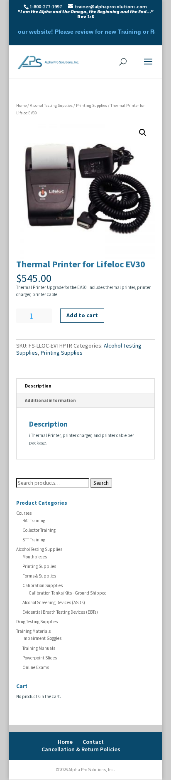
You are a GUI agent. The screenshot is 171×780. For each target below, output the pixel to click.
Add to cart (82, 315)
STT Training (33, 540)
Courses (24, 513)
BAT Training (33, 520)
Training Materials (33, 631)
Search (101, 482)
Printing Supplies (91, 105)
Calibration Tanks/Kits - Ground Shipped (68, 593)
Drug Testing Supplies (37, 621)
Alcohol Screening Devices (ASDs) (53, 602)
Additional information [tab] (50, 400)
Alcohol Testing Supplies (51, 105)
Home (21, 105)
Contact (93, 741)
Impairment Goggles (41, 638)
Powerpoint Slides (39, 658)
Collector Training (39, 530)
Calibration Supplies (42, 585)
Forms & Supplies (39, 576)
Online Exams (35, 667)
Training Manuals (38, 648)
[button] (142, 132)
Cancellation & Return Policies (81, 749)
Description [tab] (38, 386)
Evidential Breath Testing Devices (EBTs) (60, 612)
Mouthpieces (34, 557)
